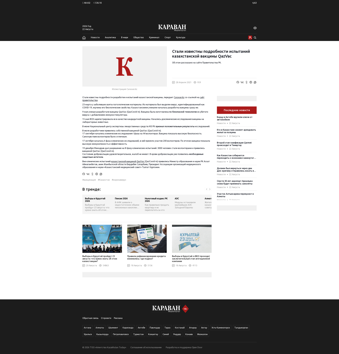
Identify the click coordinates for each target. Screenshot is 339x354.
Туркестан (138, 334)
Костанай (180, 327)
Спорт (168, 37)
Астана (87, 327)
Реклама (118, 318)
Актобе (141, 327)
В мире (124, 37)
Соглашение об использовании (146, 347)
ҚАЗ (255, 3)
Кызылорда (102, 334)
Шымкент (113, 327)
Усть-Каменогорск (221, 327)
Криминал (154, 37)
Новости (95, 37)
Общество (138, 37)
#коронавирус (119, 180)
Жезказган (202, 334)
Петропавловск (121, 334)
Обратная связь (90, 318)
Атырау (193, 327)
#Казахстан (104, 180)
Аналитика (110, 37)
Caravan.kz (179, 97)
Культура (180, 37)
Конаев (189, 334)
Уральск (88, 334)
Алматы (100, 327)
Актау (204, 327)
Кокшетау (153, 334)
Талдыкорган (241, 327)
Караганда (128, 327)
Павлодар (155, 327)
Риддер (177, 334)
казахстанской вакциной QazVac (128, 161)
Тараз (167, 327)
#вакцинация (89, 180)
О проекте (106, 318)
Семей (166, 334)
